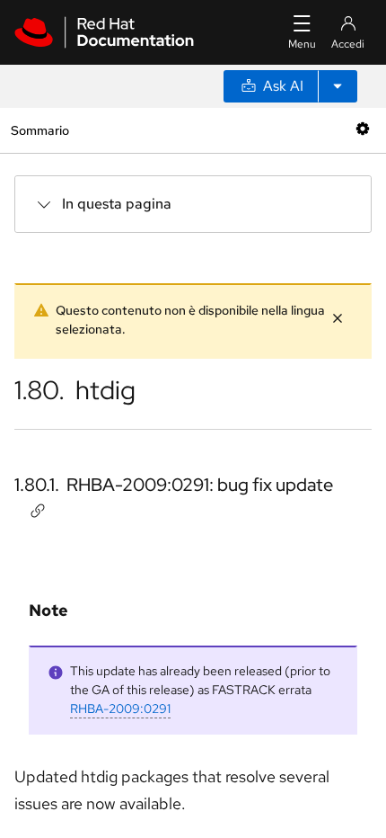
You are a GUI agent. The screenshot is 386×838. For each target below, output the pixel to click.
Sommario (39, 129)
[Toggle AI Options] (337, 86)
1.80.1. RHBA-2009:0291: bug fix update (173, 484)
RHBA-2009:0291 (120, 708)
